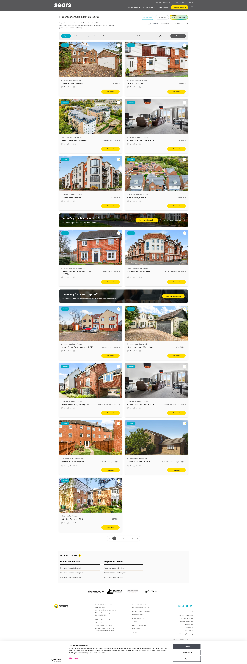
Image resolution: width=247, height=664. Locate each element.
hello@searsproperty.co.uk (103, 625)
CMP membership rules (186, 621)
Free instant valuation (146, 220)
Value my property (179, 7)
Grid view (149, 17)
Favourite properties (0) (163, 2)
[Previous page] (110, 538)
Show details (73, 658)
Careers (134, 632)
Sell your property (134, 7)
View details (110, 91)
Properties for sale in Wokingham (71, 573)
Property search (163, 7)
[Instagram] (179, 606)
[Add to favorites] (118, 45)
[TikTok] (187, 606)
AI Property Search (178, 16)
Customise (185, 652)
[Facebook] (183, 606)
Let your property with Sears (141, 611)
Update (178, 36)
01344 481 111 (99, 622)
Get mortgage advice (173, 296)
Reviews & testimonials (139, 625)
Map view (163, 17)
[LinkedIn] (191, 606)
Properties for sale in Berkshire (70, 577)
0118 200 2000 (100, 607)
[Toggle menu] (191, 7)
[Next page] (137, 538)
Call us (191, 2)
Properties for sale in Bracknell (70, 568)
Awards (134, 621)
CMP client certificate (186, 618)
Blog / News (136, 628)
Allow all (187, 646)
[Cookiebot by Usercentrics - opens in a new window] (56, 660)
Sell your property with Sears (141, 608)
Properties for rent (138, 618)
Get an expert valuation (172, 220)
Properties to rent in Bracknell (114, 568)
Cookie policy (189, 627)
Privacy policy (189, 631)
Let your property (149, 7)
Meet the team (179, 2)
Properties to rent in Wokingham (115, 573)
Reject (187, 659)
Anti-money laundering (186, 634)
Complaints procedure (186, 615)
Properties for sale (137, 615)
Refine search (165, 24)
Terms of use (189, 624)
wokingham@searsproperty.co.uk (105, 610)
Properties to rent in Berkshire (114, 577)
